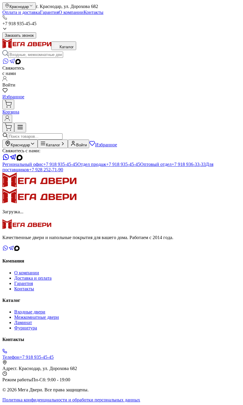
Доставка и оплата (33, 278)
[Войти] (7, 119)
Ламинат (23, 322)
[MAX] (18, 62)
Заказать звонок (19, 35)
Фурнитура (25, 327)
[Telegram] (12, 62)
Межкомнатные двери (36, 317)
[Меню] (20, 127)
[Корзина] (8, 104)
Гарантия (49, 12)
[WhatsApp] (5, 62)
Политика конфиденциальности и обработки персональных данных (71, 399)
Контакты (93, 12)
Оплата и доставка (21, 12)
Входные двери (29, 311)
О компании (71, 12)
